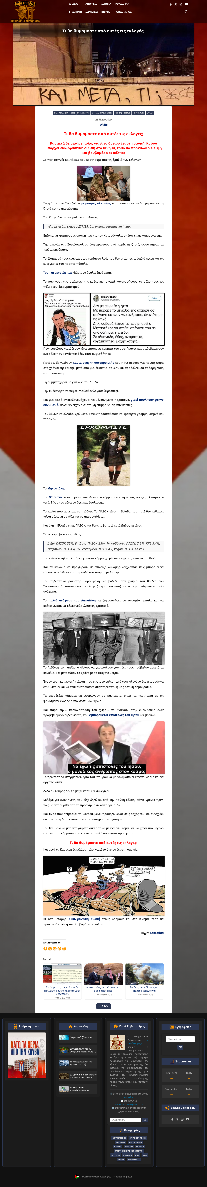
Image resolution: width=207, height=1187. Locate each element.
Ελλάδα (103, 124)
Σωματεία (91, 11)
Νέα (144, 1155)
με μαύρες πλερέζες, (96, 203)
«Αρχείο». (129, 1097)
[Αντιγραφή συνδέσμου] (59, 949)
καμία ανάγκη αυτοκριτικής (93, 363)
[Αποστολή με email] (55, 949)
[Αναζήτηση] (186, 11)
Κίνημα (127, 1155)
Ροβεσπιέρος (123, 11)
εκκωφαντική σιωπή (83, 919)
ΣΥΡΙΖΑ (150, 112)
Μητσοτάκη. (56, 488)
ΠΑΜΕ (121, 1159)
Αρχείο (73, 3)
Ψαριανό (56, 497)
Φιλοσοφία (122, 3)
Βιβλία (105, 11)
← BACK (103, 1006)
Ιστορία (106, 3)
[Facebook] (171, 4)
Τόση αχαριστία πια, (58, 272)
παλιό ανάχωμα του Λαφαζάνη (72, 600)
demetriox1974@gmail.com (129, 1104)
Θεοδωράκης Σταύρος (102, 112)
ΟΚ (180, 1047)
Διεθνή (129, 1146)
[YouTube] (186, 4)
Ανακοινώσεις (138, 1138)
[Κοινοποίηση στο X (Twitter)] (50, 949)
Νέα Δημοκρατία (122, 112)
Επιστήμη (75, 11)
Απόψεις (91, 3)
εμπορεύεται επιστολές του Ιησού (114, 715)
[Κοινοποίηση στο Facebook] (45, 949)
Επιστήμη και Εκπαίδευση (129, 1150)
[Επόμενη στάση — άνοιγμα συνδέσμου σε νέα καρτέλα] (27, 1055)
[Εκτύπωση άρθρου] (64, 949)
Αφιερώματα (135, 1142)
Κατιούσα (157, 933)
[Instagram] (181, 4)
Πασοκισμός (138, 112)
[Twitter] (175, 4)
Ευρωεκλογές (83, 112)
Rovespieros (119, 1138)
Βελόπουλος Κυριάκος (64, 112)
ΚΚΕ (137, 1155)
